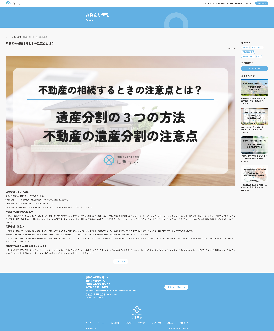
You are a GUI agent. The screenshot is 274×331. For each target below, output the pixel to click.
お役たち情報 (115, 323)
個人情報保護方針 (91, 328)
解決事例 (230, 3)
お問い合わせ (184, 323)
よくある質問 (248, 3)
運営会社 (170, 323)
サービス (203, 3)
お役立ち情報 (220, 3)
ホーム (8, 37)
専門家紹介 (238, 3)
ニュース (211, 3)
